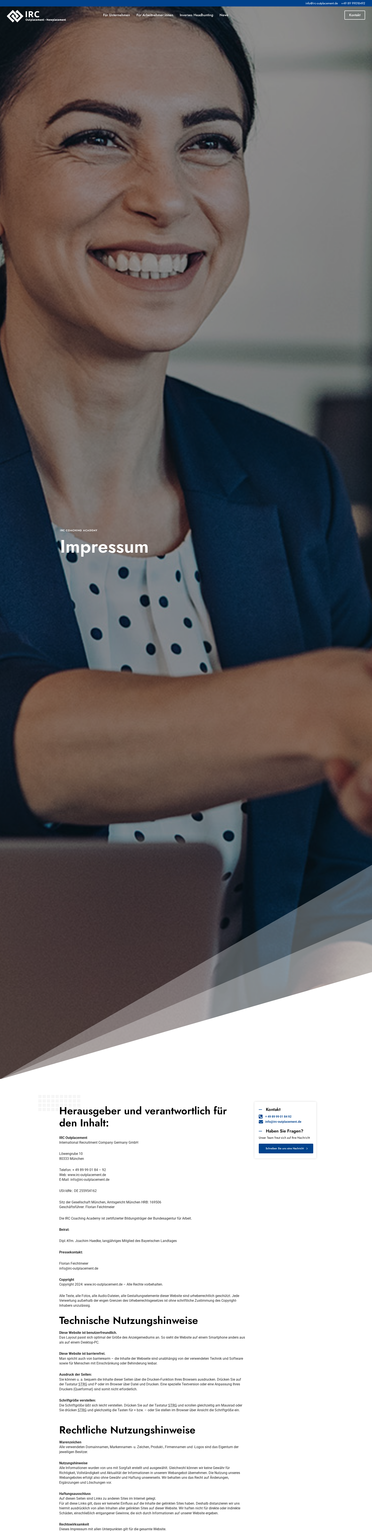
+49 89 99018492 (353, 3)
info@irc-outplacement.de (321, 3)
